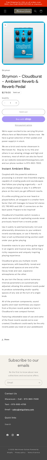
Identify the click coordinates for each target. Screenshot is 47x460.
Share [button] (6, 339)
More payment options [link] (23, 125)
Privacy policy (20, 452)
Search (8, 424)
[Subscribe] (39, 383)
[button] (5, 11)
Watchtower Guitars (22, 449)
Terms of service (34, 452)
